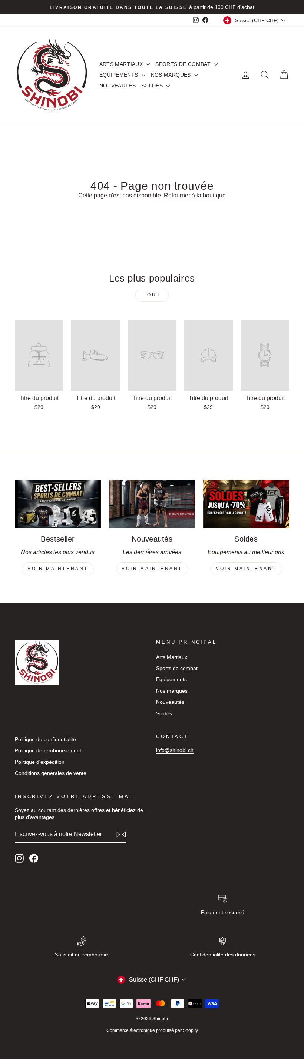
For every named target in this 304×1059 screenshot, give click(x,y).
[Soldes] (246, 504)
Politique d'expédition (40, 762)
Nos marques (171, 75)
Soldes (152, 86)
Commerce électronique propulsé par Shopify (152, 1030)
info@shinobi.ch (175, 750)
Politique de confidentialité (45, 739)
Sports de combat (183, 64)
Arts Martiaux (122, 64)
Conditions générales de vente (50, 773)
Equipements (119, 75)
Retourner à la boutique (195, 195)
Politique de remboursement (48, 750)
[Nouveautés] (152, 504)
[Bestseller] (58, 504)
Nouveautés (117, 86)
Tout (152, 294)
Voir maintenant (57, 568)
